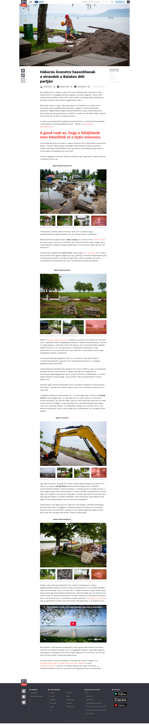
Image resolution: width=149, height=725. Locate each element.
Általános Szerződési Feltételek (96, 710)
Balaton (113, 74)
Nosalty (52, 706)
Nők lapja (69, 703)
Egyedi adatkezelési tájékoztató (96, 706)
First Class (53, 703)
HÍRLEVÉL (88, 696)
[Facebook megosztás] (23, 71)
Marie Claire (70, 706)
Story (68, 696)
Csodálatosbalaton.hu (48, 666)
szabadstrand (115, 82)
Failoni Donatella (95, 2)
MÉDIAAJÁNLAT (90, 713)
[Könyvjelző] (23, 80)
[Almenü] (30, 2)
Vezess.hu (53, 699)
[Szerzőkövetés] (54, 86)
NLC (51, 710)
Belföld (114, 70)
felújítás (113, 79)
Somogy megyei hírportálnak (58, 340)
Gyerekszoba (70, 699)
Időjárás (85, 2)
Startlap (52, 692)
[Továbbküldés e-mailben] (23, 75)
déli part (113, 77)
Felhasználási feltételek (94, 703)
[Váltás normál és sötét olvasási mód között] (112, 2)
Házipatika (69, 692)
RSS (87, 692)
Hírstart (52, 696)
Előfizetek (120, 1)
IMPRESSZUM (89, 699)
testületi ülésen (99, 239)
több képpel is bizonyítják (96, 598)
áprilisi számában (88, 253)
